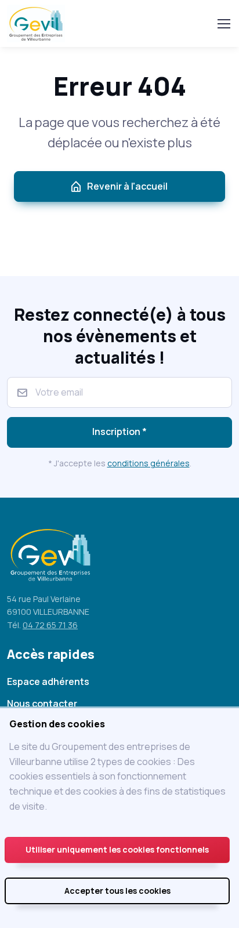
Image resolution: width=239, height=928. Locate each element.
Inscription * (119, 431)
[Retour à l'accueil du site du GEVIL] (38, 23)
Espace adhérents (48, 681)
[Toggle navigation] (223, 23)
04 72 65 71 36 (50, 624)
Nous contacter (42, 703)
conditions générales (148, 463)
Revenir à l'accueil (127, 186)
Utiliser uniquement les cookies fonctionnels (117, 849)
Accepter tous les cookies (117, 890)
